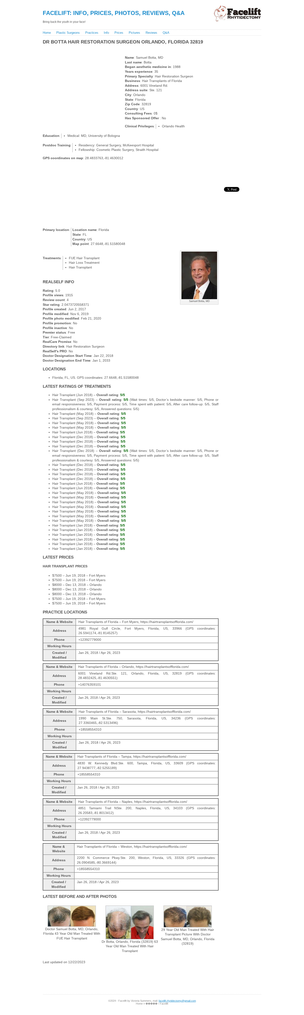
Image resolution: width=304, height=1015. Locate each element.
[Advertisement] (128, 49)
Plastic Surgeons (68, 32)
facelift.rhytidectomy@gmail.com (177, 1000)
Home (47, 32)
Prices (118, 32)
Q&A (166, 32)
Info (106, 32)
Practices (91, 32)
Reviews (151, 32)
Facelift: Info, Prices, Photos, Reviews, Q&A (114, 13)
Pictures (134, 32)
